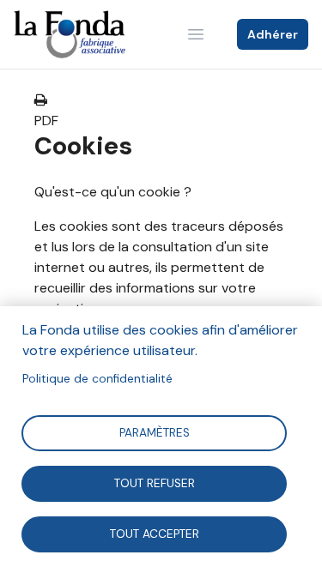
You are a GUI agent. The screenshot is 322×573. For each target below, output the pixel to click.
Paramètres (153, 432)
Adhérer (272, 34)
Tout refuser (153, 482)
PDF (46, 121)
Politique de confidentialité (97, 378)
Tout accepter (153, 533)
